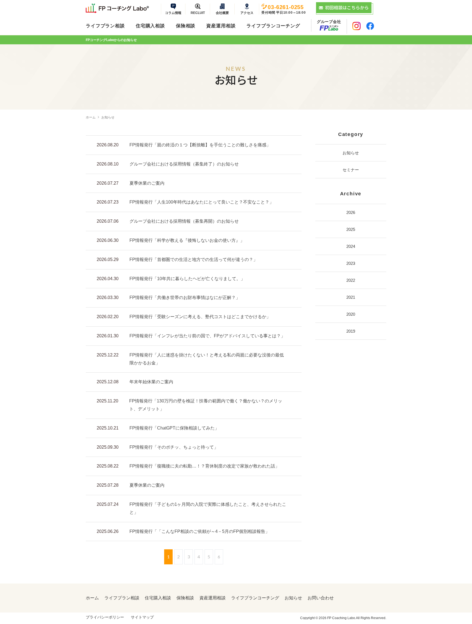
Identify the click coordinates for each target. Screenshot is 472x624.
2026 (350, 212)
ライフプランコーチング (273, 25)
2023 (350, 263)
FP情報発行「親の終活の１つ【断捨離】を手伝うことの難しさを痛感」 (200, 145)
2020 (350, 314)
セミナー (351, 169)
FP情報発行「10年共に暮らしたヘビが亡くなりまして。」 (187, 278)
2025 (350, 229)
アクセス (246, 12)
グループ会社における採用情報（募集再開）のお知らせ (184, 221)
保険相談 (185, 25)
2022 (350, 280)
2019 (350, 331)
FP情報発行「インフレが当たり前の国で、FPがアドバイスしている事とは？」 (207, 335)
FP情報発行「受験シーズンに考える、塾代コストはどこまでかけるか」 (200, 316)
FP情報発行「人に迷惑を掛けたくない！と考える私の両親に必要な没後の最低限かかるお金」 (206, 359)
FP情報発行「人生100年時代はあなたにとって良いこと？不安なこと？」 (201, 202)
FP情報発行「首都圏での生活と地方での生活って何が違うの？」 (193, 259)
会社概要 (222, 12)
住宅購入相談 (150, 25)
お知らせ (351, 152)
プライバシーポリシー (105, 617)
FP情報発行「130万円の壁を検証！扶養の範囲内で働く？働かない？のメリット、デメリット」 (205, 405)
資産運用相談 (220, 25)
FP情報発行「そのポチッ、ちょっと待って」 (173, 447)
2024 (350, 246)
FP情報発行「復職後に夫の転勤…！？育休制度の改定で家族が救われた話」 (204, 466)
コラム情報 (173, 12)
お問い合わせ (321, 598)
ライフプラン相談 (105, 25)
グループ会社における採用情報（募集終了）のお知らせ (184, 164)
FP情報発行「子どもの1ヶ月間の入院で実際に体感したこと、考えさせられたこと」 (207, 508)
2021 (350, 297)
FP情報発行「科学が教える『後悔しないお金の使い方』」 (186, 240)
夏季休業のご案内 (146, 183)
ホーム (91, 117)
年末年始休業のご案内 (151, 381)
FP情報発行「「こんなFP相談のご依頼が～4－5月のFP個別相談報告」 (199, 531)
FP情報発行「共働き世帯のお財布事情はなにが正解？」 (184, 297)
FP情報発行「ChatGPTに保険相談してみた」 (174, 428)
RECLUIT (198, 12)
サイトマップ (142, 617)
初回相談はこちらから (347, 7)
